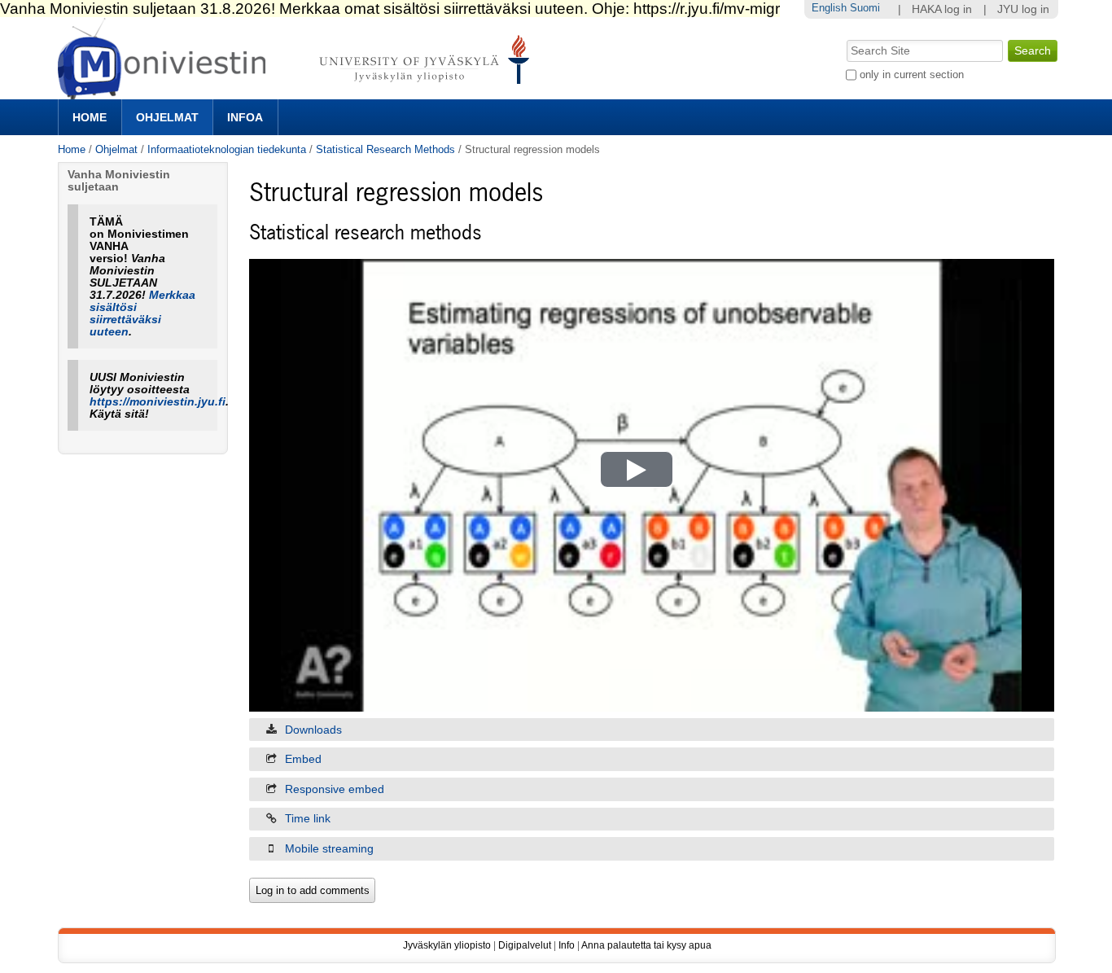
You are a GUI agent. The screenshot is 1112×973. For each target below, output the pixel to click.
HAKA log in (942, 9)
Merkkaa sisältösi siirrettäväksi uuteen (142, 313)
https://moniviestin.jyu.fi (157, 402)
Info (566, 945)
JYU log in (1023, 9)
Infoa (245, 117)
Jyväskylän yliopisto (447, 945)
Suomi (865, 8)
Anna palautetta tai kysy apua (646, 945)
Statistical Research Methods (385, 149)
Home (89, 117)
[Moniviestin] (298, 92)
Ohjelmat (167, 117)
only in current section (912, 74)
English (829, 8)
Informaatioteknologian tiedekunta (226, 149)
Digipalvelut (524, 945)
